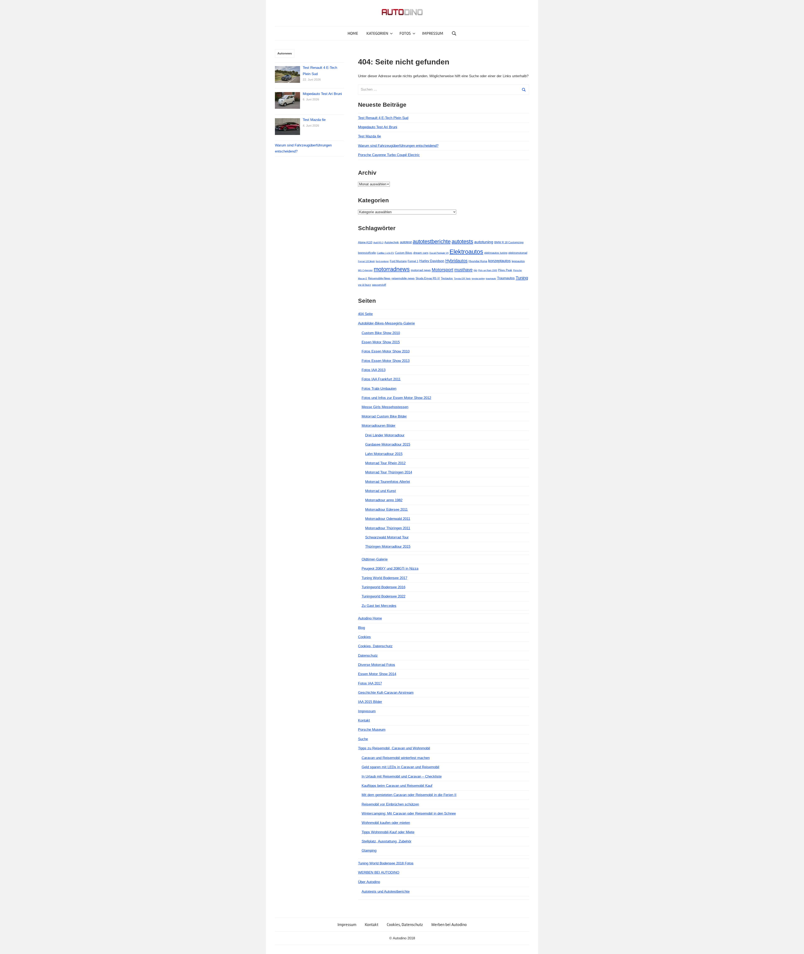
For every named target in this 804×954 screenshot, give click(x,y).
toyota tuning (478, 278)
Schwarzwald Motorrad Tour (387, 537)
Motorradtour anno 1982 (383, 500)
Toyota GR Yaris (462, 278)
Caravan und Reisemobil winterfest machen (396, 758)
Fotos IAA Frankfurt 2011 (381, 379)
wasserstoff (379, 284)
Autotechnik (391, 242)
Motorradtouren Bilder (379, 426)
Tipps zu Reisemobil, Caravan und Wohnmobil (394, 748)
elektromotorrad (517, 252)
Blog (361, 628)
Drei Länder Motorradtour (385, 435)
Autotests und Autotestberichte (386, 892)
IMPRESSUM (432, 33)
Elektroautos (466, 251)
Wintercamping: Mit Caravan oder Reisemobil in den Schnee (409, 814)
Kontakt (364, 720)
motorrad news (421, 270)
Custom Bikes (403, 252)
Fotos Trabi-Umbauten (379, 389)
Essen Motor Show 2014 (377, 674)
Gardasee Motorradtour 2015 (387, 444)
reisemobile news (403, 278)
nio (475, 270)
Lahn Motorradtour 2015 (383, 454)
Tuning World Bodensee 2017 (384, 578)
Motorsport (442, 269)
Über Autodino (369, 882)
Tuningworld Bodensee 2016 (383, 587)
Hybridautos (456, 260)
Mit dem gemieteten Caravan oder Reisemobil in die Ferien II (409, 795)
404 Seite (365, 314)
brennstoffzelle (367, 252)
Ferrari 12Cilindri (366, 261)
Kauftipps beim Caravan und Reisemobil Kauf (397, 786)
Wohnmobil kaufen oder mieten (386, 823)
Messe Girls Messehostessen (385, 407)
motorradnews (392, 269)
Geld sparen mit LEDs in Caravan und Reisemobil (400, 767)
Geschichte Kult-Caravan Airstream (386, 693)
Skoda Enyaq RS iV (428, 278)
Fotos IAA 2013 (373, 370)
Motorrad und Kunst (380, 491)
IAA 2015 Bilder (370, 702)
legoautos (518, 261)
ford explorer (382, 261)
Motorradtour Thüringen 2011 (387, 528)
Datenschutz (368, 656)
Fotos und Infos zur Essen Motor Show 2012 (396, 398)
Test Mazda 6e (369, 136)
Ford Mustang (398, 261)
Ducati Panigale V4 (438, 253)
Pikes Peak (505, 270)
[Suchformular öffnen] (454, 33)
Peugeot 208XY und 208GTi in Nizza (390, 569)
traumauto (491, 278)
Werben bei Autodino (449, 924)
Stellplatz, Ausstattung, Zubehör (386, 841)
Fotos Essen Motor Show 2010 (386, 351)
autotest (406, 242)
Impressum (367, 711)
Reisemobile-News (379, 278)
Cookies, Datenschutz (375, 646)
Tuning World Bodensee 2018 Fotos (386, 863)
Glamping (369, 851)
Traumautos (506, 278)
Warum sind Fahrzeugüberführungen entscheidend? (398, 146)
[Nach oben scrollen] (796, 946)
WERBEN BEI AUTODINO (378, 872)
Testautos (447, 278)
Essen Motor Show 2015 (381, 342)
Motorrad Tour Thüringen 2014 (388, 472)
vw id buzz (364, 284)
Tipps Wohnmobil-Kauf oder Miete (388, 832)
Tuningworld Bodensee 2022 (383, 596)
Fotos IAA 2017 (370, 683)
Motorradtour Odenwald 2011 (387, 519)
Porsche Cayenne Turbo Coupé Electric (389, 155)
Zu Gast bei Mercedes (379, 606)
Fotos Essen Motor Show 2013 (386, 361)
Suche (363, 739)
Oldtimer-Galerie (375, 559)
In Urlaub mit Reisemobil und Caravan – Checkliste (402, 776)
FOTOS (405, 33)
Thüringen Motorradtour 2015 (387, 547)
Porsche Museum (371, 730)
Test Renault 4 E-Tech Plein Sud (383, 118)
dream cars (420, 252)
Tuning (522, 278)
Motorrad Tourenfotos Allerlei (387, 482)
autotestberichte (432, 241)
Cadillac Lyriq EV (385, 253)
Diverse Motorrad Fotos (376, 665)
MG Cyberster (365, 270)
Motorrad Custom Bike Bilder (384, 416)
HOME (353, 33)
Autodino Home (370, 618)
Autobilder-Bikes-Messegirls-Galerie (386, 323)
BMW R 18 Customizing (508, 242)
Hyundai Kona (478, 261)
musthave (463, 269)
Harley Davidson (431, 261)
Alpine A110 (365, 242)
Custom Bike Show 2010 (381, 333)
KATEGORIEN (377, 33)
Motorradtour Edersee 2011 (386, 510)
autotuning (483, 242)
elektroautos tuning (495, 252)
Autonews (284, 53)
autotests (462, 241)
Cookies (364, 637)
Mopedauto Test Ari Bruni (377, 127)
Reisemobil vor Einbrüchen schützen (390, 804)
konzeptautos (499, 261)
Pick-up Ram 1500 (487, 270)
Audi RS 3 (378, 242)
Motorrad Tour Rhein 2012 (385, 463)
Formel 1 (413, 261)
